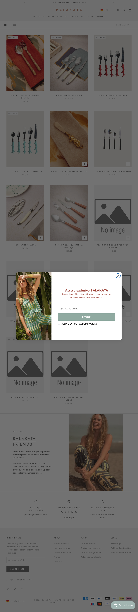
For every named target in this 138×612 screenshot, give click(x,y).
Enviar (86, 317)
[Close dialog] (118, 275)
